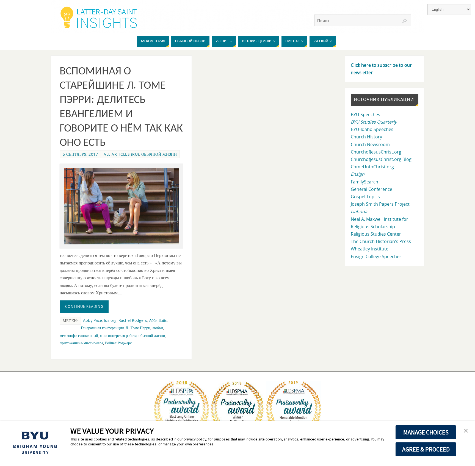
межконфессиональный (79, 335)
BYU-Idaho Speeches (372, 129)
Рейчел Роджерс (118, 342)
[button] (465, 431)
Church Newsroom (370, 144)
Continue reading (84, 306)
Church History (366, 137)
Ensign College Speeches (376, 256)
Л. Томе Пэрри (138, 327)
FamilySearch (364, 182)
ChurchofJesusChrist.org (376, 152)
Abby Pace (92, 320)
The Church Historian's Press (381, 241)
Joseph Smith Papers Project (380, 204)
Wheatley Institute (369, 249)
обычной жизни (159, 154)
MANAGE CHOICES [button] (426, 432)
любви (157, 327)
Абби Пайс (158, 320)
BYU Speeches (365, 114)
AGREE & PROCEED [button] (426, 449)
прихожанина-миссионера (81, 342)
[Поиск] (404, 21)
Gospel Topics (365, 197)
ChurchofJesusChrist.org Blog (381, 159)
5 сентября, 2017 (80, 154)
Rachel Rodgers (132, 320)
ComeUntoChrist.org (372, 167)
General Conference (371, 189)
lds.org (110, 320)
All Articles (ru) (121, 154)
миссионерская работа (118, 335)
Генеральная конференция (102, 327)
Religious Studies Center (376, 234)
